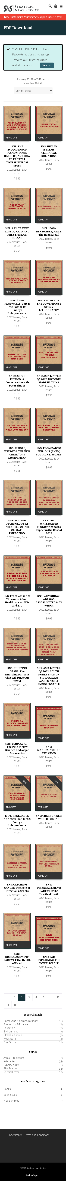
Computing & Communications (21, 1020)
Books (7, 1089)
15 (15, 1004)
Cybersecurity (11, 1065)
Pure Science (11, 1042)
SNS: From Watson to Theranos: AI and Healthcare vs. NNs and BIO (17, 600)
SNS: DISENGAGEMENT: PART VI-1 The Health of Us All (17, 958)
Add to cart (11, 137)
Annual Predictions (14, 1057)
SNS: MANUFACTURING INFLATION (49, 750)
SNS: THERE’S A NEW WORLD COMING (49, 817)
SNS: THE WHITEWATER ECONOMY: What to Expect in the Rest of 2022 (49, 527)
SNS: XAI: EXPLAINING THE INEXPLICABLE (49, 960)
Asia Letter (9, 1061)
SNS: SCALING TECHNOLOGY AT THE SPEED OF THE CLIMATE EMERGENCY (17, 527)
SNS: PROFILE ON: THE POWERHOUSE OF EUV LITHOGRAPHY (49, 305)
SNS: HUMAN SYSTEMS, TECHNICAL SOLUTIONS (49, 151)
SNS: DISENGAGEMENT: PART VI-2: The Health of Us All (49, 889)
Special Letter (11, 1072)
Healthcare (10, 1038)
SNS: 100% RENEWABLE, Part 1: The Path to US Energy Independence (17, 307)
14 (7, 1004)
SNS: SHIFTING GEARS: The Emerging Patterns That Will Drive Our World (17, 675)
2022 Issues (13, 169)
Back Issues (20, 171)
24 (31, 83)
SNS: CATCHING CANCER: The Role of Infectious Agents (17, 888)
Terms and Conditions (36, 1135)
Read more (11, 807)
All (40, 83)
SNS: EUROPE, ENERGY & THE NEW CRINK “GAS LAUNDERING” (17, 453)
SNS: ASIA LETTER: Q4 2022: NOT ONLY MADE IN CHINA (49, 379)
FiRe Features (11, 1068)
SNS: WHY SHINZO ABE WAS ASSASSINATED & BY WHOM (49, 600)
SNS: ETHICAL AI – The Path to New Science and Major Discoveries (17, 748)
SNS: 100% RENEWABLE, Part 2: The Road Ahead (49, 231)
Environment (11, 1031)
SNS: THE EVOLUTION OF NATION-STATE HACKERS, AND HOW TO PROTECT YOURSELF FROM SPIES (17, 156)
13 (58, 997)
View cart (47, 65)
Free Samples (11, 1100)
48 (36, 83)
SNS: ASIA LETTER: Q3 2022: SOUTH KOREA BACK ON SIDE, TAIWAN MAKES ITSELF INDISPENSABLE (49, 676)
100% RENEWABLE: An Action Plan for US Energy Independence (17, 820)
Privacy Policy (14, 1135)
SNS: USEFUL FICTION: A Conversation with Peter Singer (17, 380)
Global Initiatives (13, 1035)
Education (9, 1028)
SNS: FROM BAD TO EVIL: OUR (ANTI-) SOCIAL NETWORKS (49, 451)
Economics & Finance (16, 1024)
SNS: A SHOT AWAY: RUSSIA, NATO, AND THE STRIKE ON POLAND (17, 233)
